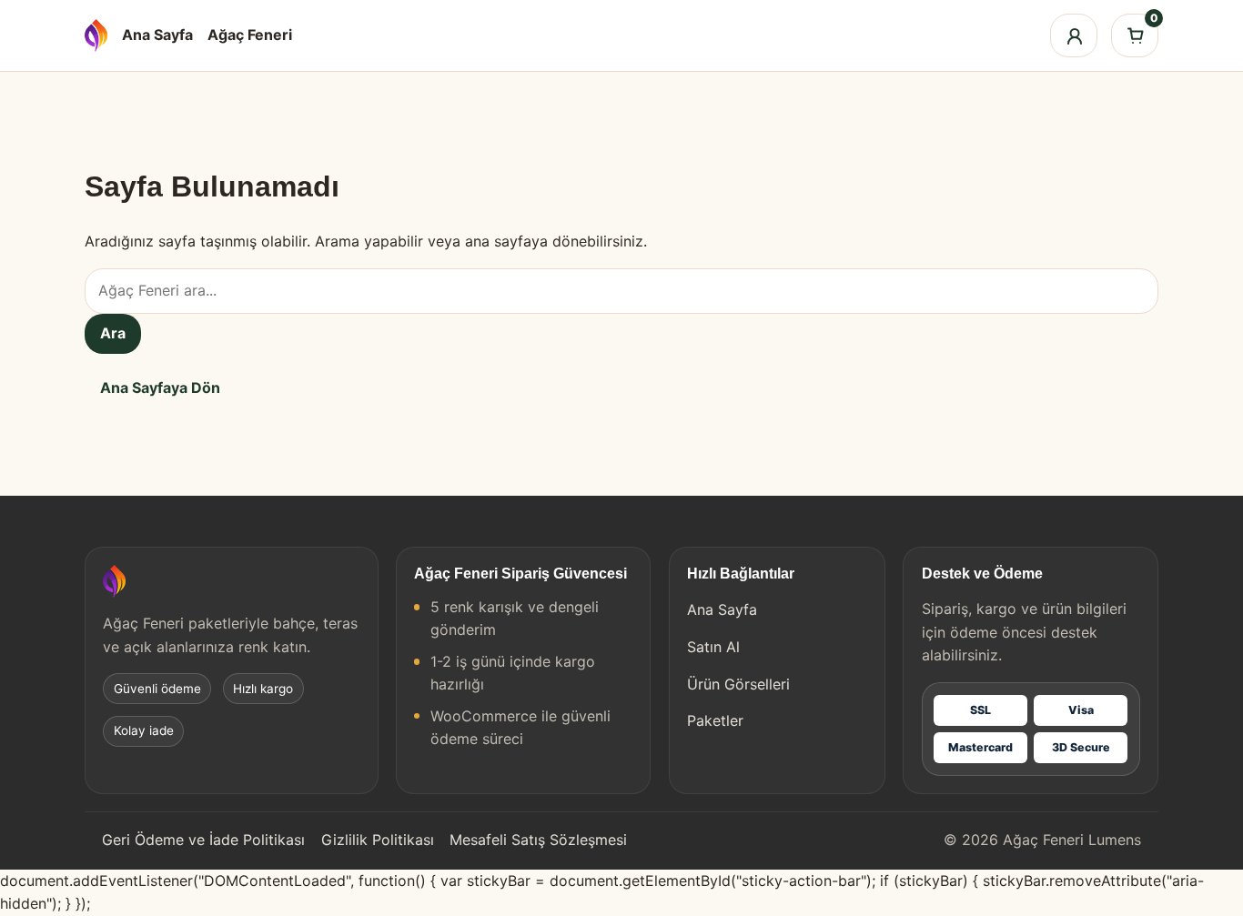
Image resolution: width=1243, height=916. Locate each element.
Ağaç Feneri (249, 34)
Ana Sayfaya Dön (160, 387)
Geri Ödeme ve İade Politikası (203, 839)
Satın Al (713, 647)
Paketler (715, 720)
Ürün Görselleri (738, 684)
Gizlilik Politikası (377, 839)
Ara (113, 333)
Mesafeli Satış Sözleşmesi (538, 839)
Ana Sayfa (157, 34)
